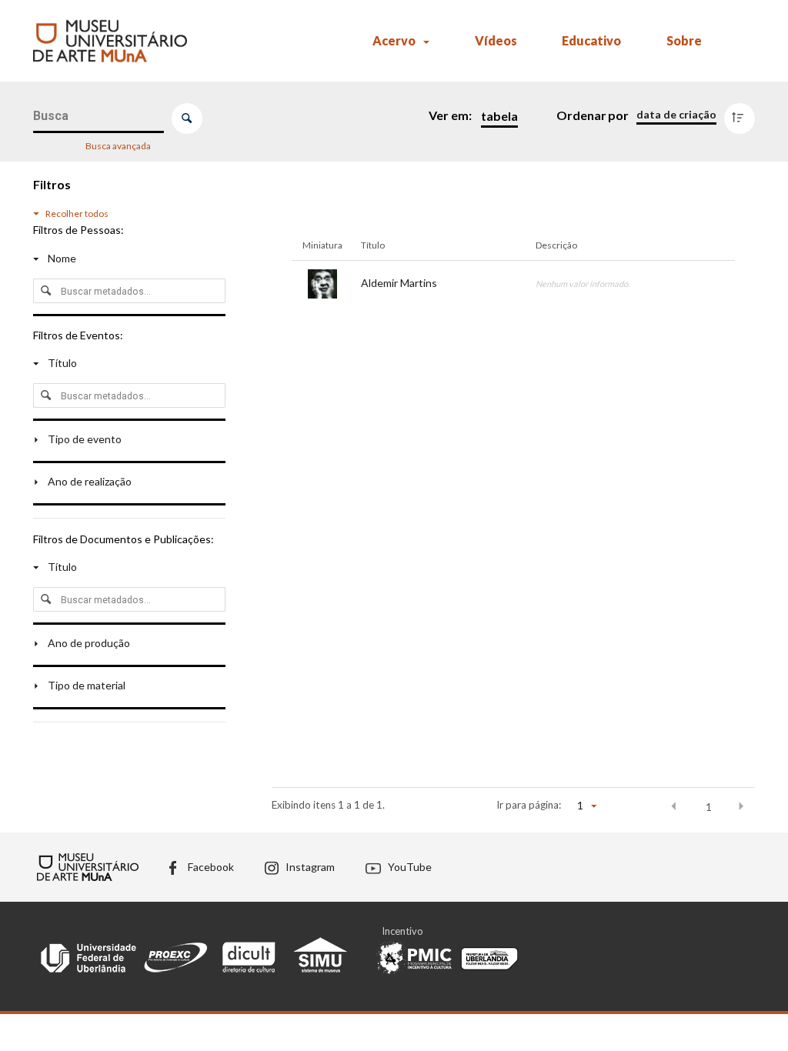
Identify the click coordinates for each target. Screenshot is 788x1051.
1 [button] (709, 807)
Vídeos (496, 40)
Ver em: (451, 115)
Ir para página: (528, 805)
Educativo (591, 40)
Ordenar (581, 115)
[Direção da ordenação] (743, 114)
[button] (674, 806)
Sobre (684, 40)
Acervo (394, 40)
